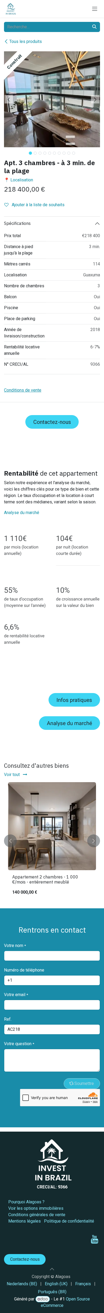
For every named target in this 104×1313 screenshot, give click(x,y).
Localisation (21, 179)
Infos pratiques (74, 700)
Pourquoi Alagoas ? (26, 1201)
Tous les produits (25, 41)
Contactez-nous (52, 422)
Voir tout (12, 774)
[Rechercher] (94, 27)
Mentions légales (24, 1221)
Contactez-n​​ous (25, 1259)
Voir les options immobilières (35, 1208)
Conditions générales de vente (36, 1214)
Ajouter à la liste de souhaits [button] (38, 204)
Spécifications (17, 223)
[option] (52, 841)
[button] (9, 99)
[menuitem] (22, 1284)
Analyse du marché (21, 512)
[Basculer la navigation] (94, 8)
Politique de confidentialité (69, 1221)
